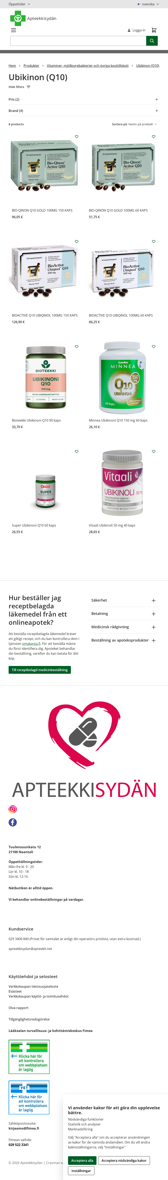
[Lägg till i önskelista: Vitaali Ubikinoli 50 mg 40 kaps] (154, 451)
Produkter (31, 65)
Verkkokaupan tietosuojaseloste (33, 986)
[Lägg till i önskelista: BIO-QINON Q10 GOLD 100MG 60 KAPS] (154, 136)
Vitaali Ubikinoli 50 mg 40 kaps (112, 525)
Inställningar (81, 1171)
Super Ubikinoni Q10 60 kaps (34, 525)
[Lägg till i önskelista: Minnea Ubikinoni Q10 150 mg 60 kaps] (154, 346)
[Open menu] (13, 30)
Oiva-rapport (18, 1008)
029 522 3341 (19, 1144)
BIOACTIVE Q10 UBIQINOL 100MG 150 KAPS (45, 315)
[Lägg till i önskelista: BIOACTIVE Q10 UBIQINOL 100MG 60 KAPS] (154, 241)
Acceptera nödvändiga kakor (124, 1160)
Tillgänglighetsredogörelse (29, 1019)
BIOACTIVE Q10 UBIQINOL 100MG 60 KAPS (121, 315)
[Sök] (152, 41)
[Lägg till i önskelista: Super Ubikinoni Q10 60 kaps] (77, 451)
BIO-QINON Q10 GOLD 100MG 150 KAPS (42, 210)
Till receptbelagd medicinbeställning (40, 670)
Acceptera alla (82, 1160)
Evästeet (15, 991)
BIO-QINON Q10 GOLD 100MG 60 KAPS (118, 210)
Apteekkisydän (42, 18)
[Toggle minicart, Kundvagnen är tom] (154, 30)
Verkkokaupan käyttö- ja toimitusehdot (39, 996)
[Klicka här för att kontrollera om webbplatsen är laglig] (84, 1057)
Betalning (99, 613)
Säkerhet (99, 600)
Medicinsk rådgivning (110, 626)
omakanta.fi (31, 643)
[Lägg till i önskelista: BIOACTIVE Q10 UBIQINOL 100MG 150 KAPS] (77, 241)
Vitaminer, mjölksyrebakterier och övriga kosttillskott (88, 65)
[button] (84, 87)
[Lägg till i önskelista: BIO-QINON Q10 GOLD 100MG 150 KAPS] (77, 136)
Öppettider (17, 4)
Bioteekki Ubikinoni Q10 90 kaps (36, 420)
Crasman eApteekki (61, 1163)
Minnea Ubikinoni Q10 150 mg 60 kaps (118, 420)
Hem (12, 65)
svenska (148, 4)
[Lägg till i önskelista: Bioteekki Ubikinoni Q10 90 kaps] (77, 346)
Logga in (139, 30)
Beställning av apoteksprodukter (120, 640)
